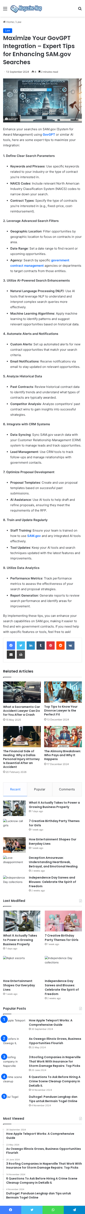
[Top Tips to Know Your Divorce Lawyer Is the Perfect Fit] (63, 692)
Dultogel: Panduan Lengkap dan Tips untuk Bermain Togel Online (53, 1099)
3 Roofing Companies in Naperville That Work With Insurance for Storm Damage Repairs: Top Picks (55, 1061)
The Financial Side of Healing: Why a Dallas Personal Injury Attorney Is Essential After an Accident (21, 759)
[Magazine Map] (26, 8)
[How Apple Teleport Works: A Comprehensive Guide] (14, 1026)
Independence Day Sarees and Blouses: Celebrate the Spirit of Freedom (52, 881)
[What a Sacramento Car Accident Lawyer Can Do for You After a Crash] (22, 692)
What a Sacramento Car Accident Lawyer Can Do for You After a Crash (21, 711)
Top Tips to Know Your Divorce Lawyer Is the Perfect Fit (61, 711)
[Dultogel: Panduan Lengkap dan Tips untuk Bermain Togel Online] (14, 1102)
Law (18, 22)
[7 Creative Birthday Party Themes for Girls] (14, 826)
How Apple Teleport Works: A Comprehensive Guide (50, 1022)
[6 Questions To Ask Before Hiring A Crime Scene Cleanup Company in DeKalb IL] (14, 1082)
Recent (15, 789)
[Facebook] (11, 645)
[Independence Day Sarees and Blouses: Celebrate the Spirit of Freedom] (14, 883)
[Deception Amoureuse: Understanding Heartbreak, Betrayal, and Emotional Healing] (14, 863)
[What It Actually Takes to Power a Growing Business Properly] (14, 808)
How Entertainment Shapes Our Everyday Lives (19, 985)
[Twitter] (21, 645)
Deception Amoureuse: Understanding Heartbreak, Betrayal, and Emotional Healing (53, 862)
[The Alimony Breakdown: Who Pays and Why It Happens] (63, 736)
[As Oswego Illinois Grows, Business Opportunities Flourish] (14, 1044)
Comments (67, 789)
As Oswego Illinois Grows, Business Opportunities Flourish (55, 1041)
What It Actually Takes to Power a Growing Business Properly (54, 805)
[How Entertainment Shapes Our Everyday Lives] (14, 845)
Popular (39, 789)
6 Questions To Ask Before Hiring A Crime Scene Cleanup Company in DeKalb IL (54, 1081)
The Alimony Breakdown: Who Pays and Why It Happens (62, 755)
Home (10, 22)
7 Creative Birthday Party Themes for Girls (61, 937)
